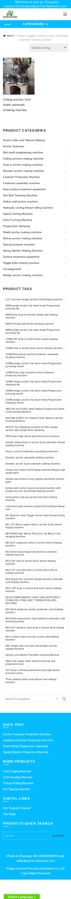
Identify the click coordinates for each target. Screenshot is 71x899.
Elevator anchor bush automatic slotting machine (33, 463)
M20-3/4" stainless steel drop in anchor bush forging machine (35, 629)
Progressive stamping (16, 226)
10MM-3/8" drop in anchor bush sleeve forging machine (32, 340)
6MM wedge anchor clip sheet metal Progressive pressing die (33, 307)
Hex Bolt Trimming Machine (20, 195)
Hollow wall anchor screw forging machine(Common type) (35, 480)
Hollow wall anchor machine (20, 201)
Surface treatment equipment (21, 256)
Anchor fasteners (13, 146)
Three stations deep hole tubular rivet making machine (31, 681)
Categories (33, 24)
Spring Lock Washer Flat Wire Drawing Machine (32, 655)
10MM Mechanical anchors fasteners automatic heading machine (32, 356)
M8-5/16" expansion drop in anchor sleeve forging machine (34, 544)
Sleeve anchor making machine (22, 238)
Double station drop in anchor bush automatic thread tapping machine (35, 444)
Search (64, 699)
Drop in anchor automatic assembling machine (32, 451)
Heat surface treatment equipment (24, 189)
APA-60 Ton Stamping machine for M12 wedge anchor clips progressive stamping (32, 428)
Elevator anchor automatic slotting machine (30, 457)
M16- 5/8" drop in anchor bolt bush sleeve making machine (33, 590)
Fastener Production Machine (21, 177)
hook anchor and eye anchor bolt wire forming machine (31, 499)
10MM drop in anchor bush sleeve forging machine (34, 348)
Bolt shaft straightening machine (23, 152)
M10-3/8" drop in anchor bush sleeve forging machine (31, 562)
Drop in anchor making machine (23, 164)
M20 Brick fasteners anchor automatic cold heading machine (34, 611)
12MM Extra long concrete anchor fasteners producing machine (30, 374)
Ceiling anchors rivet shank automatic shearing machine (16, 105)
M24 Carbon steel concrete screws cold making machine (32, 638)
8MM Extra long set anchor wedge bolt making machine (32, 316)
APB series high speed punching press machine (33, 436)
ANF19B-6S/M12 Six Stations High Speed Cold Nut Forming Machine (34, 419)
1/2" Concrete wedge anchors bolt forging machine (34, 299)
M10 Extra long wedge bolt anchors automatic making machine (31, 553)
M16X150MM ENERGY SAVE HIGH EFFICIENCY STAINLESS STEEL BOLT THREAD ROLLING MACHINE (33, 600)
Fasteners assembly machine (21, 183)
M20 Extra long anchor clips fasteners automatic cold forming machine (35, 620)
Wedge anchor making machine (23, 275)
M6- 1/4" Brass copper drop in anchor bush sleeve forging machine (34, 526)
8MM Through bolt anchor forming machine (30, 323)
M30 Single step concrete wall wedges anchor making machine (31, 647)
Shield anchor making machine (22, 232)
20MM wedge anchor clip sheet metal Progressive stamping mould (34, 401)
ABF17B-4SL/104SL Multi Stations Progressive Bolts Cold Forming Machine (35, 410)
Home (10, 35)
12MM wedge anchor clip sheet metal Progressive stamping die (34, 383)
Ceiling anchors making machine (23, 158)
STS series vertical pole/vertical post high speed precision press (33, 672)
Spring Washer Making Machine (23, 250)
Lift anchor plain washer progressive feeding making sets (35, 508)
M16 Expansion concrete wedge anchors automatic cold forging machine (34, 580)
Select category (56, 698)
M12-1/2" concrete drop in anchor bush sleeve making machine (31, 571)
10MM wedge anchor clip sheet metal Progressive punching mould (34, 365)
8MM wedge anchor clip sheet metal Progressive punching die (33, 331)
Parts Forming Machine (17, 219)
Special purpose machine (19, 244)
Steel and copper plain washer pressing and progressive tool (30, 662)
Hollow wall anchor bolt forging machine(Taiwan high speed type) (35, 471)
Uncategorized (12, 269)
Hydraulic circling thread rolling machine (28, 207)
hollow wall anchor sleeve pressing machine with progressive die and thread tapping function (33, 489)
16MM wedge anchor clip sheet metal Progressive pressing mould (34, 392)
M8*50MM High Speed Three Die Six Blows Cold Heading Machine (33, 535)
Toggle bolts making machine (21, 262)
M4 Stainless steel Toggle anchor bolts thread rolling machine (35, 517)
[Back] (8, 25)
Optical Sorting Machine (18, 213)
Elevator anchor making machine (23, 170)
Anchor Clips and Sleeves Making (24, 140)
